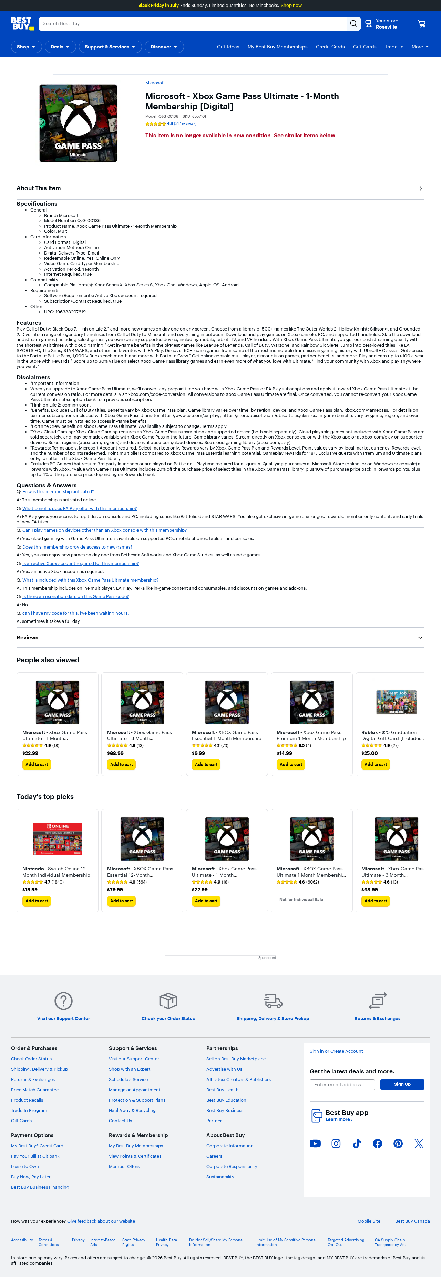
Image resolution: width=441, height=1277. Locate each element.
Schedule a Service (128, 1079)
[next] (419, 724)
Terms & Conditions (49, 1242)
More (417, 47)
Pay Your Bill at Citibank (35, 1156)
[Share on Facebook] (377, 1143)
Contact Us (120, 1120)
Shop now (291, 5)
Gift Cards (21, 1120)
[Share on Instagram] (335, 1143)
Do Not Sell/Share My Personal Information (216, 1242)
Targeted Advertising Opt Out (346, 1242)
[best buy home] (22, 24)
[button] (26, 47)
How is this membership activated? (58, 491)
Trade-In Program (29, 1110)
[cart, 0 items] (422, 24)
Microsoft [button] (155, 82)
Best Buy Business (224, 1110)
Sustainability (220, 1176)
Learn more (339, 1119)
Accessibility (22, 1240)
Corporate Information (230, 1145)
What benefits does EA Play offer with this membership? (79, 508)
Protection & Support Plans (137, 1100)
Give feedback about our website (101, 1221)
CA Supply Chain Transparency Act (390, 1242)
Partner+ (215, 1120)
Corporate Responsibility (231, 1166)
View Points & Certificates (135, 1156)
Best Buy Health (222, 1089)
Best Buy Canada (412, 1221)
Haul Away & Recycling (132, 1110)
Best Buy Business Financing (40, 1187)
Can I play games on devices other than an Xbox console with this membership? (104, 530)
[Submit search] (354, 24)
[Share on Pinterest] (398, 1143)
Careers (214, 1156)
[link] (40, 745)
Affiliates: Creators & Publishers (238, 1079)
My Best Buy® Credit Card (37, 1145)
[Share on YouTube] (315, 1143)
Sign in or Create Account (336, 1051)
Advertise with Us (224, 1069)
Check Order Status (31, 1058)
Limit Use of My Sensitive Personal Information (286, 1242)
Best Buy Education (226, 1100)
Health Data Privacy (166, 1242)
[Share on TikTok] (356, 1143)
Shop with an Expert (130, 1069)
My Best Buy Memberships (136, 1145)
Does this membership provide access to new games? (77, 547)
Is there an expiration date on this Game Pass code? (75, 596)
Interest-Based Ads (103, 1242)
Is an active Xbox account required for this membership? (80, 563)
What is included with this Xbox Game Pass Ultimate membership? (90, 580)
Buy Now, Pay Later (31, 1176)
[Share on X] (418, 1143)
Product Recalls (27, 1100)
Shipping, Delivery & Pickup (39, 1069)
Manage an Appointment (135, 1089)
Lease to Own (25, 1166)
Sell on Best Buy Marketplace (236, 1058)
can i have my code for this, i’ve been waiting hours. (75, 613)
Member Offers (124, 1166)
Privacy (78, 1240)
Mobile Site (369, 1221)
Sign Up (402, 1084)
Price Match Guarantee (35, 1089)
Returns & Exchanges (33, 1079)
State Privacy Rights (133, 1242)
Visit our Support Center (134, 1058)
